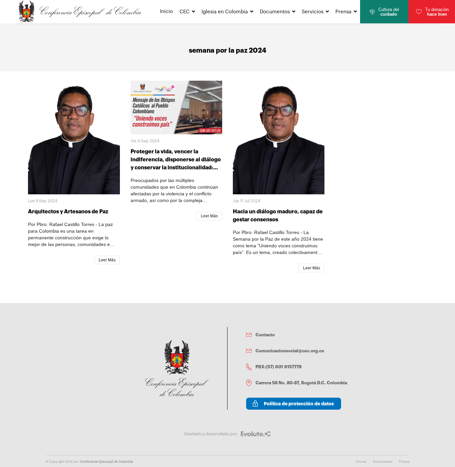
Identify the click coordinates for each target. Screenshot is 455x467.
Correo (361, 461)
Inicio (166, 11)
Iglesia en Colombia (225, 11)
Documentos (275, 11)
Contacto (265, 335)
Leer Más (107, 260)
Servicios (312, 11)
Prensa (343, 11)
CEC (185, 11)
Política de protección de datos (299, 403)
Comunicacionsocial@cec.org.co (289, 351)
